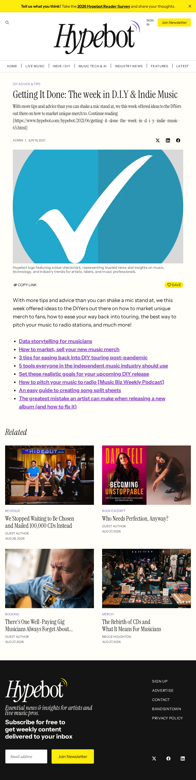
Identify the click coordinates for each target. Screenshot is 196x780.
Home (12, 66)
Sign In (150, 22)
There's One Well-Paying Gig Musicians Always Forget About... (39, 625)
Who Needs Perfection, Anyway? (135, 518)
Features (159, 66)
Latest (182, 66)
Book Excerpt (114, 511)
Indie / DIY (61, 66)
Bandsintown (166, 709)
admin (18, 140)
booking (12, 614)
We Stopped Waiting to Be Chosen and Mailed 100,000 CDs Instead (39, 522)
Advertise (163, 690)
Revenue (12, 511)
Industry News (129, 66)
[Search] (7, 22)
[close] (190, 6)
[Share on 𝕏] (158, 140)
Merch (108, 614)
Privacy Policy (167, 718)
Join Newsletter (174, 22)
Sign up (160, 681)
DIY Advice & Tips (26, 84)
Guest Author (17, 533)
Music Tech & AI (93, 66)
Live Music (35, 66)
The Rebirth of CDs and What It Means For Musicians (131, 625)
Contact (161, 699)
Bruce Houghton (116, 637)
